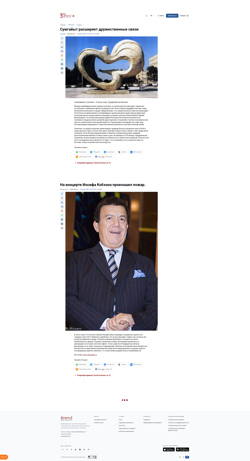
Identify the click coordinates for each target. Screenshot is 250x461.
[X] (71, 449)
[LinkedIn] (84, 449)
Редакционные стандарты (127, 428)
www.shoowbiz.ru (90, 355)
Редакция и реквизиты (126, 422)
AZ (183, 457)
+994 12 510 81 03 (66, 434)
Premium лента (99, 422)
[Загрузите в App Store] (169, 449)
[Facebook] (67, 449)
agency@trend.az (66, 436)
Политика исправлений (126, 431)
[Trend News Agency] (66, 418)
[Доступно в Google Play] (182, 449)
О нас (120, 419)
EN (180, 457)
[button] (62, 38)
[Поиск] (147, 16)
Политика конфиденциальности (178, 422)
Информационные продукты (152, 422)
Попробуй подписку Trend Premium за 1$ (93, 163)
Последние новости (100, 419)
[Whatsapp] (62, 449)
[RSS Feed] (88, 449)
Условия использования (176, 419)
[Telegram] (80, 449)
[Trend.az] (67, 16)
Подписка (146, 419)
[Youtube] (75, 449)
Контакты (122, 425)
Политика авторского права (177, 425)
